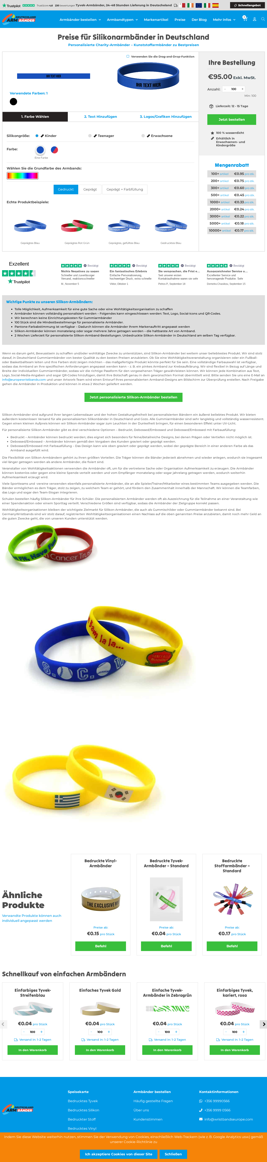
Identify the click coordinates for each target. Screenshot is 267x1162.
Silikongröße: (18, 136)
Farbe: (12, 149)
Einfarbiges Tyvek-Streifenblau (33, 993)
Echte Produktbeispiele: (28, 202)
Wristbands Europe (199, 5)
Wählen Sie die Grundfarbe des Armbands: (44, 168)
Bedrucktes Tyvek (83, 1101)
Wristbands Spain (215, 5)
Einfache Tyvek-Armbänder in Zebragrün (167, 993)
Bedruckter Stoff (82, 1119)
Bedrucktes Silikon (83, 1110)
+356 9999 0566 (217, 1110)
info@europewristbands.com (24, 379)
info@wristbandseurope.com (228, 1119)
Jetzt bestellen (232, 120)
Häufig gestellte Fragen (153, 1101)
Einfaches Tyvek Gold (100, 990)
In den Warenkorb (33, 1050)
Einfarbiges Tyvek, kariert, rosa (235, 993)
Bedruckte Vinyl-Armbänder (100, 863)
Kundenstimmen (148, 1119)
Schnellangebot (249, 5)
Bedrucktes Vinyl (82, 1129)
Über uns (141, 1110)
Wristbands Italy (207, 5)
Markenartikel (156, 20)
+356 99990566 (217, 1101)
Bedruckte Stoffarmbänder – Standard (232, 865)
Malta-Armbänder (182, 5)
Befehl (100, 946)
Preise (180, 20)
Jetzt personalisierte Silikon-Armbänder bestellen (133, 397)
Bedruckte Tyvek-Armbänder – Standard (166, 863)
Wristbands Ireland (190, 5)
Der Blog (199, 20)
